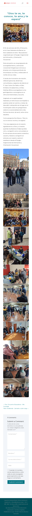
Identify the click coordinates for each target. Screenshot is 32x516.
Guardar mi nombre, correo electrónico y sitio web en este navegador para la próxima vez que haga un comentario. (15, 474)
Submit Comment (16, 482)
